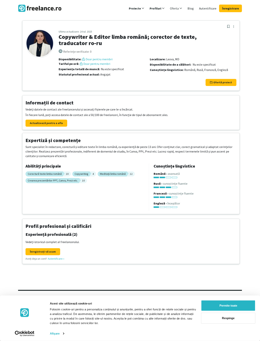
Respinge (228, 318)
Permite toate (228, 305)
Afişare (55, 333)
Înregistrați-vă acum (43, 251)
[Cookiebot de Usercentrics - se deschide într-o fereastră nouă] (24, 333)
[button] (136, 8)
